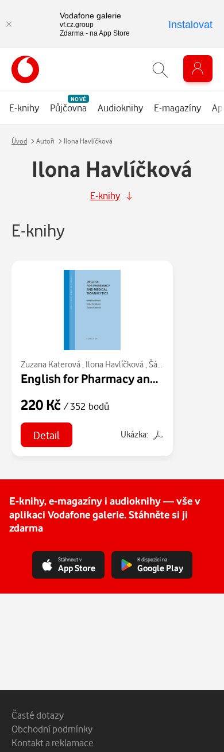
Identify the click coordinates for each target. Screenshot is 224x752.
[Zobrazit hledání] (160, 69)
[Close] (8, 24)
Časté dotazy (37, 715)
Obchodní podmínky (51, 729)
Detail (46, 434)
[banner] (25, 69)
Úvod (19, 141)
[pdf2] (157, 434)
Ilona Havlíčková (115, 364)
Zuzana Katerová (50, 364)
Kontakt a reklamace (52, 743)
